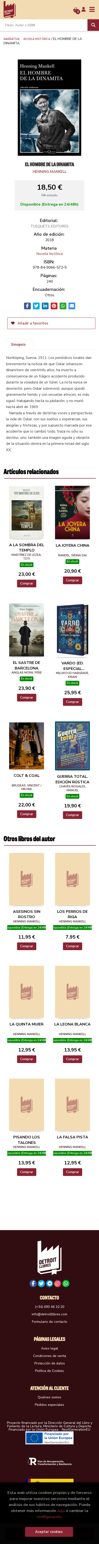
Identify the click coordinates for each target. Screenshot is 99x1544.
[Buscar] (93, 25)
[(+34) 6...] (65, 1283)
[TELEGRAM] (49, 1283)
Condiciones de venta (49, 1356)
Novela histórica (37, 38)
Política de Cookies (49, 1371)
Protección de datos (49, 1363)
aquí (61, 1510)
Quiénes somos (49, 1397)
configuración (49, 1516)
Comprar (26, 583)
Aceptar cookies (49, 1531)
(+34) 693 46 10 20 (49, 1306)
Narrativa (11, 38)
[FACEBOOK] (33, 1283)
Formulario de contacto (49, 1321)
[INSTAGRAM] (57, 1283)
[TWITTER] (41, 1283)
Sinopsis (18, 344)
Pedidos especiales (49, 1404)
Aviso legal (49, 1348)
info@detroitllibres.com (49, 1314)
